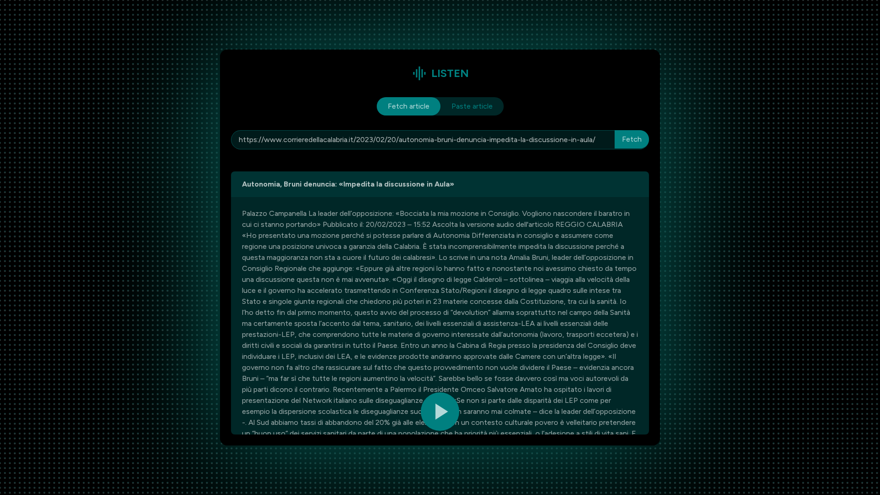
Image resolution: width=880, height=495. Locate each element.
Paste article (472, 106)
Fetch (632, 139)
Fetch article (408, 106)
